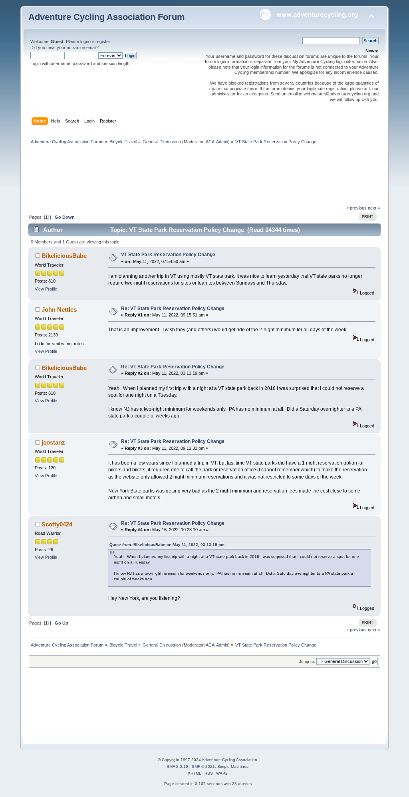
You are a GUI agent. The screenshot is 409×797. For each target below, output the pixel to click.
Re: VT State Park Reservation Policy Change (172, 308)
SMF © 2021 (203, 766)
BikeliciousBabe (64, 255)
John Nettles (59, 309)
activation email (81, 47)
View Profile (46, 289)
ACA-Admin (217, 141)
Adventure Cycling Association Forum (106, 17)
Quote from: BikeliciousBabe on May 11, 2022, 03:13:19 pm (166, 544)
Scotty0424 (57, 524)
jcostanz (53, 442)
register (102, 41)
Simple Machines (232, 766)
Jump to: (307, 661)
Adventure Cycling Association (229, 759)
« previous (356, 208)
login (84, 41)
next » (374, 208)
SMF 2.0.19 (177, 766)
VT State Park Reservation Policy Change (168, 254)
